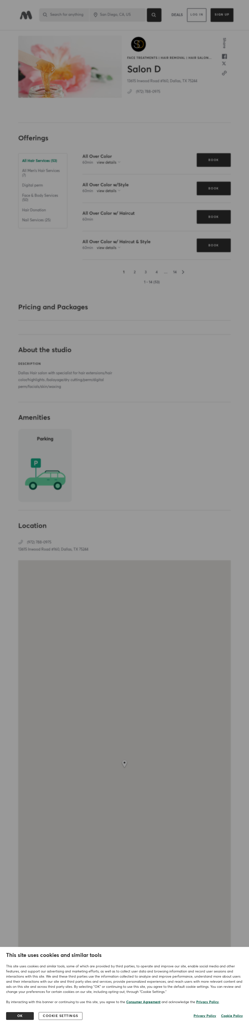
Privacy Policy (207, 1002)
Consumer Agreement (143, 1002)
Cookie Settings (60, 1016)
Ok (20, 1016)
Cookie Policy (232, 1016)
